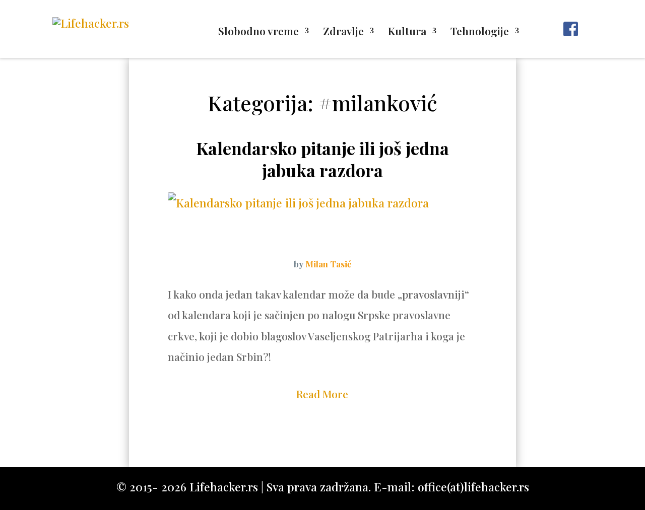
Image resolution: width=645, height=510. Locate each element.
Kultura (407, 32)
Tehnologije (479, 32)
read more (322, 394)
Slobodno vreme (258, 32)
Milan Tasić (328, 263)
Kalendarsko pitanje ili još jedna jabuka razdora (322, 159)
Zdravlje (343, 32)
